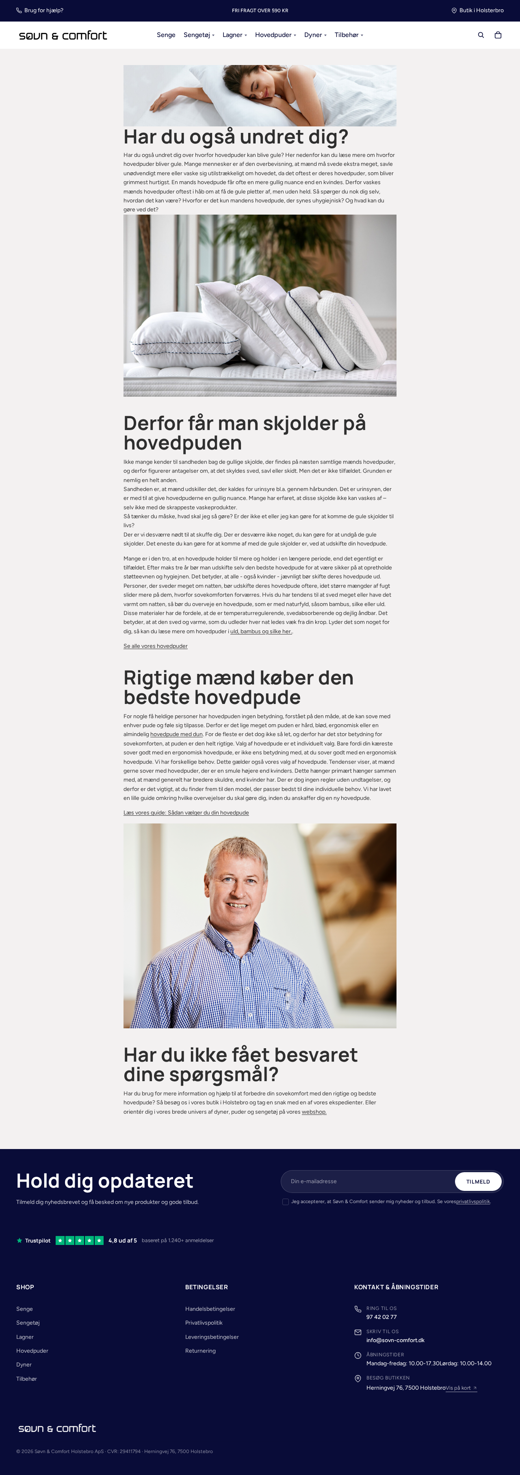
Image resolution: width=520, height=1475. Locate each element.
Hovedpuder (32, 1350)
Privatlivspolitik (204, 1322)
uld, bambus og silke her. (261, 631)
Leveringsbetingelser (212, 1337)
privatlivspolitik (473, 1201)
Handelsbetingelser (210, 1309)
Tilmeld (478, 1181)
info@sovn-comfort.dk (395, 1340)
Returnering (200, 1350)
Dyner (24, 1364)
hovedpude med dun (176, 734)
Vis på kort (458, 1388)
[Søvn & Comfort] (57, 1427)
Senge (24, 1309)
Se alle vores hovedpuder (156, 646)
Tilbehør (26, 1378)
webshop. (314, 1111)
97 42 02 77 (381, 1317)
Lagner (25, 1337)
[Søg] (481, 35)
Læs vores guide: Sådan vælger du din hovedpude (186, 812)
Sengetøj (28, 1322)
